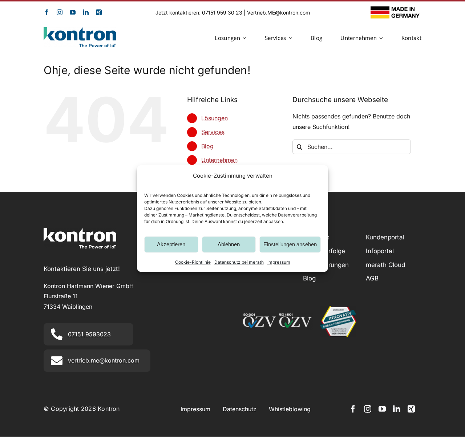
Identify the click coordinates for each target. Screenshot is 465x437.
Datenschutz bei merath (239, 261)
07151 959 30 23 (222, 12)
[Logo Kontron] (80, 30)
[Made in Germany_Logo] (396, 9)
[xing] (99, 12)
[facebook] (46, 12)
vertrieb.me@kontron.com (104, 360)
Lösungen (214, 118)
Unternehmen (219, 159)
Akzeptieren (171, 244)
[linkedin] (86, 12)
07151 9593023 (89, 334)
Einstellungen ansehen (290, 244)
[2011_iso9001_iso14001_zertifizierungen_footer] (276, 315)
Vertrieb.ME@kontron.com (278, 12)
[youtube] (73, 12)
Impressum (278, 261)
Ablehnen (229, 244)
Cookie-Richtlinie (193, 261)
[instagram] (59, 12)
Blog (207, 146)
